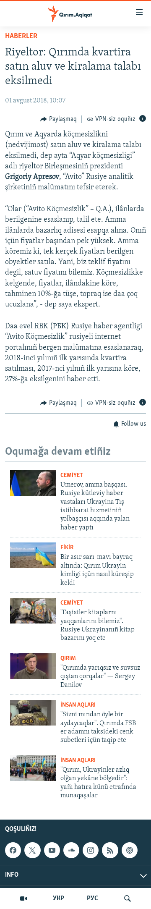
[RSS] (110, 850)
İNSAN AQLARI (78, 705)
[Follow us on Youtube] (52, 850)
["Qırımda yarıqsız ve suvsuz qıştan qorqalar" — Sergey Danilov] (33, 666)
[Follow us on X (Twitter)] (32, 850)
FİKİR (66, 548)
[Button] (58, 119)
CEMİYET (71, 475)
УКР (58, 898)
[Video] (23, 898)
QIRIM (68, 658)
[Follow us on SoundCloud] (71, 850)
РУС (92, 898)
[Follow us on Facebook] (13, 850)
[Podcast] (130, 850)
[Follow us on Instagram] (91, 850)
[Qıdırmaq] (127, 898)
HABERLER (21, 36)
